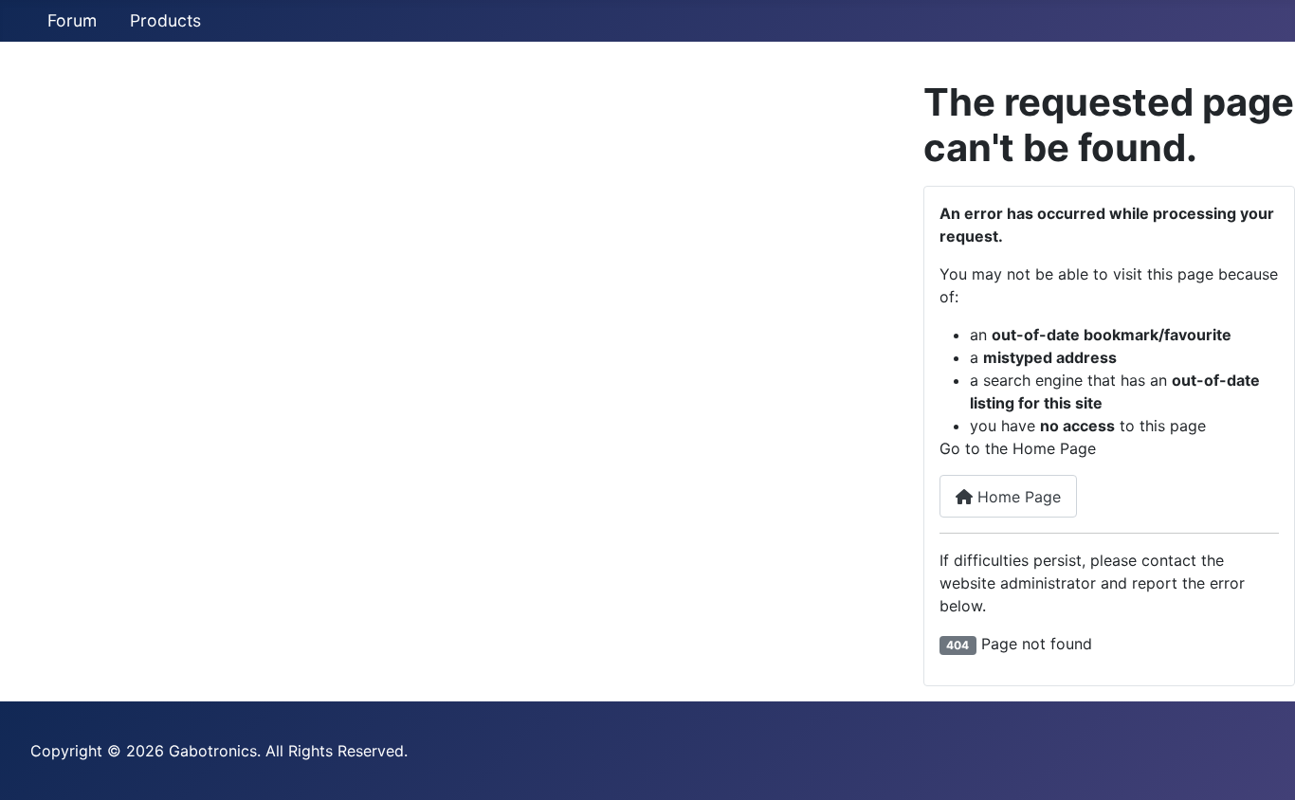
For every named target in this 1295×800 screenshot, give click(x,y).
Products (165, 20)
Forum (72, 20)
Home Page (1017, 496)
